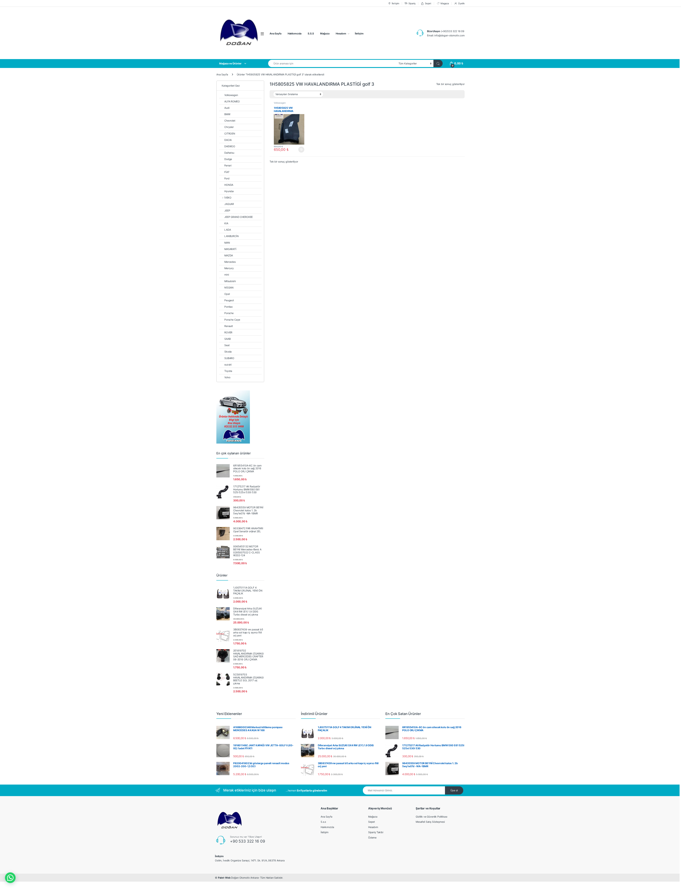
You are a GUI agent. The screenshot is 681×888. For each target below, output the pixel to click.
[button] (10, 877)
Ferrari (227, 165)
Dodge (228, 159)
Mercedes (230, 261)
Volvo (227, 377)
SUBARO (229, 358)
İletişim (395, 3)
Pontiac (228, 306)
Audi (226, 107)
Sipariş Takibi (375, 832)
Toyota (228, 370)
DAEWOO (229, 146)
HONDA (228, 184)
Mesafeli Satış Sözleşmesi (430, 821)
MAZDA (228, 255)
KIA (226, 223)
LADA (227, 229)
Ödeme (372, 837)
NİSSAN (229, 287)
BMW (227, 114)
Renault (228, 326)
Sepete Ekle (300, 150)
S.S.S (311, 33)
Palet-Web (224, 877)
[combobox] (332, 63)
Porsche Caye (232, 319)
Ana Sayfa (275, 33)
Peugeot (229, 300)
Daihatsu (229, 152)
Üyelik (461, 3)
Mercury (229, 268)
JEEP (227, 210)
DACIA (228, 139)
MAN (227, 242)
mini (226, 274)
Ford (226, 178)
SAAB (227, 338)
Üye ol (454, 790)
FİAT (226, 172)
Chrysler (229, 126)
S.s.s (323, 821)
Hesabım (341, 33)
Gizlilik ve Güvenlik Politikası (431, 816)
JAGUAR (229, 203)
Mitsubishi (230, 281)
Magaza (445, 3)
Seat (226, 345)
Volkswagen (280, 102)
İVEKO (227, 197)
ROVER (228, 332)
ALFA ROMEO (232, 101)
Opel (227, 293)
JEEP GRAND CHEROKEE (238, 216)
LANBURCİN (231, 236)
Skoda (228, 351)
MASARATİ (230, 249)
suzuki (228, 364)
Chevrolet (229, 120)
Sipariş (412, 3)
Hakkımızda (295, 33)
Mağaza (325, 33)
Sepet (428, 3)
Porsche (229, 313)
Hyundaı (229, 191)
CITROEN (229, 133)
